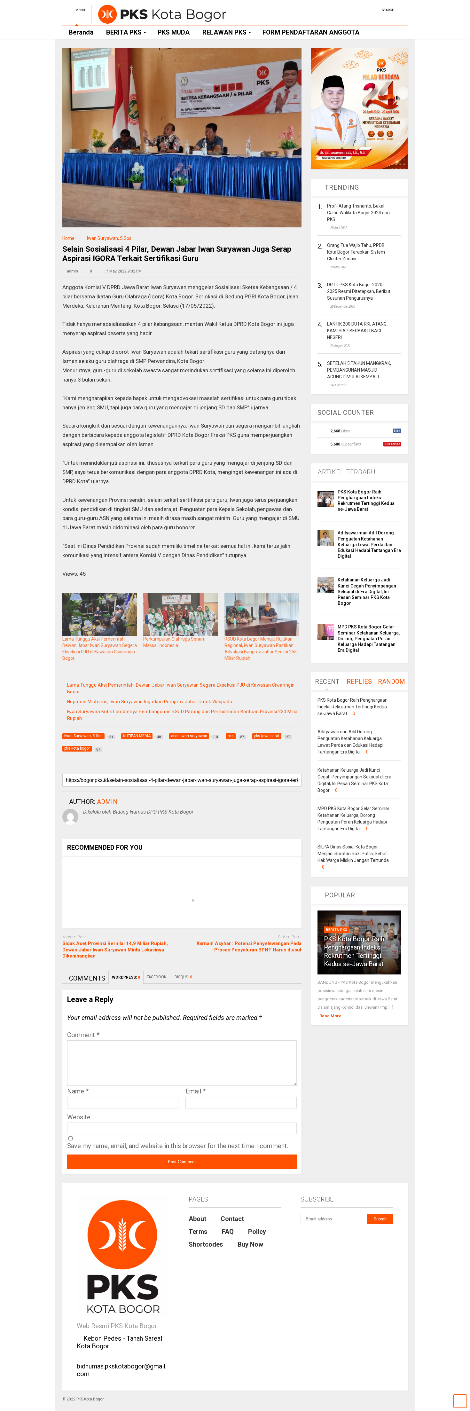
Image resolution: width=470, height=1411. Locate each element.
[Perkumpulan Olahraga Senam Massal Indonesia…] (180, 614)
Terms (198, 1231)
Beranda (81, 32)
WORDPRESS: (126, 977)
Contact (232, 1219)
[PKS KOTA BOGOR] (158, 21)
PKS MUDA (174, 32)
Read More (330, 1015)
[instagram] (364, 9)
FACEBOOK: (157, 977)
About (197, 1219)
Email (195, 1091)
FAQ (228, 1231)
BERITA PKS (124, 32)
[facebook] (374, 9)
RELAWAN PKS (224, 32)
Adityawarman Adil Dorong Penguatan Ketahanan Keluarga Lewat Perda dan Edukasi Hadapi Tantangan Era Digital (369, 544)
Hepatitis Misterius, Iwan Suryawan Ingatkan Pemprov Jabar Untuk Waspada (149, 701)
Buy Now (250, 1244)
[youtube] (354, 9)
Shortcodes (206, 1244)
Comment (83, 1035)
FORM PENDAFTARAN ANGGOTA (310, 32)
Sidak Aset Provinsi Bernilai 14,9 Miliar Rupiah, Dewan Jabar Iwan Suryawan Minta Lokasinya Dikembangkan (115, 950)
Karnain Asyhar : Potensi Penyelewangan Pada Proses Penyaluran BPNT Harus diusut (249, 947)
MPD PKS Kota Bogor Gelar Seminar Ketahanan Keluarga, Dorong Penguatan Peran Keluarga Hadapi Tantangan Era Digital (369, 638)
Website (78, 1117)
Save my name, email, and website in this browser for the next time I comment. (177, 1146)
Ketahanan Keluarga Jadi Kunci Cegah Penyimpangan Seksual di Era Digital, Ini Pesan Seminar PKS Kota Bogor (367, 591)
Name (78, 1091)
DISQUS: (183, 977)
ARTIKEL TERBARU (346, 472)
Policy (257, 1231)
